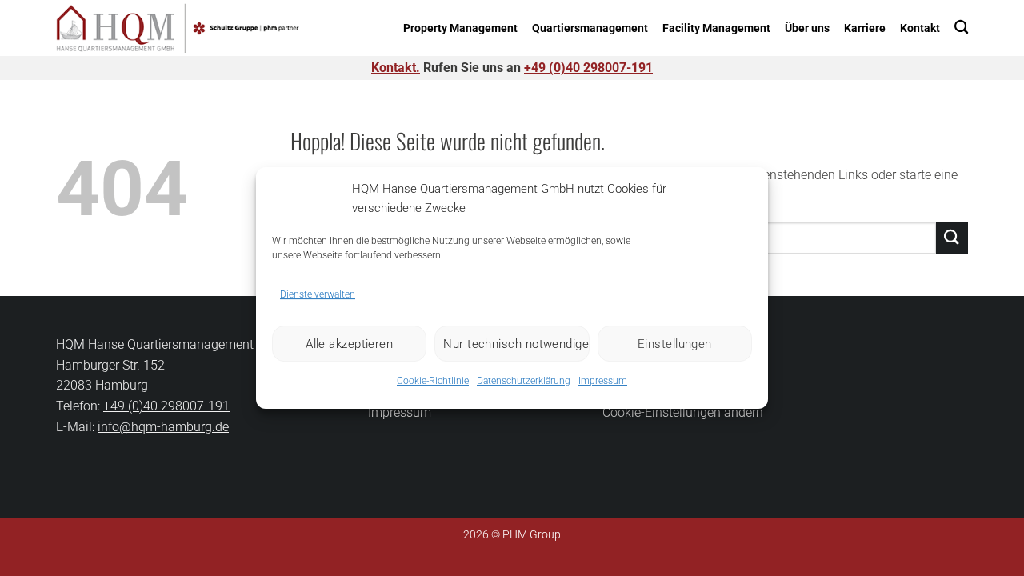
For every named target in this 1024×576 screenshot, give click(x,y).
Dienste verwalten (317, 294)
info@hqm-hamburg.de (163, 426)
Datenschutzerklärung (523, 380)
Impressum (602, 380)
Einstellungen (675, 344)
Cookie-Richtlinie (433, 380)
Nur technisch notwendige (516, 344)
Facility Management (716, 28)
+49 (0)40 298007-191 (588, 67)
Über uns (807, 28)
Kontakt (920, 28)
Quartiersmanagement (590, 28)
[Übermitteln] (952, 238)
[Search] (961, 27)
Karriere (865, 28)
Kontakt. (395, 67)
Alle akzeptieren (349, 344)
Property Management (460, 28)
